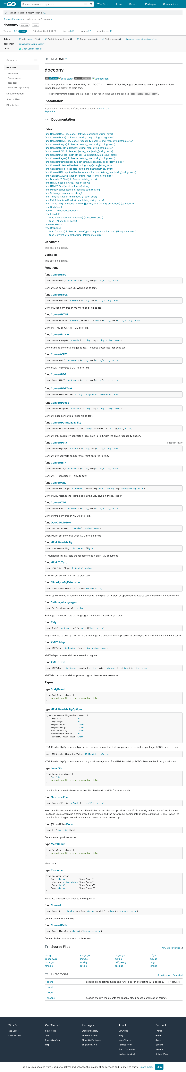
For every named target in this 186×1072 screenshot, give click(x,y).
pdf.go (118, 958)
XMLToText (58, 662)
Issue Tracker (125, 1040)
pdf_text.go (121, 962)
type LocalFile (52, 214)
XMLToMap (58, 642)
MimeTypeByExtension (65, 582)
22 (85, 31)
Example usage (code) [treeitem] (18, 87)
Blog (121, 1035)
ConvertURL (58, 482)
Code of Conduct (127, 1054)
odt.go (83, 965)
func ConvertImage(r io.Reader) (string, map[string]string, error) (80, 144)
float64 (80, 724)
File (58, 777)
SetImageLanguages (64, 602)
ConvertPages (60, 402)
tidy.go (153, 958)
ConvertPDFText (61, 388)
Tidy (53, 622)
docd (50, 987)
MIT (72, 31)
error (115, 280)
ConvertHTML (60, 314)
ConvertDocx (59, 294)
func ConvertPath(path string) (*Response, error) (76, 234)
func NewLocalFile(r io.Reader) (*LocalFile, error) (76, 217)
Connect (160, 1025)
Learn (119, 4)
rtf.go (153, 955)
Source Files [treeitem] (13, 99)
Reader (74, 280)
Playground (50, 1030)
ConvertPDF (58, 374)
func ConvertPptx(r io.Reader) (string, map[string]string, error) (79, 165)
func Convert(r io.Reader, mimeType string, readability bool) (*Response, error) (92, 231)
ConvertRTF (58, 462)
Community (169, 4)
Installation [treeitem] (13, 73)
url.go (153, 962)
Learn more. (146, 1066)
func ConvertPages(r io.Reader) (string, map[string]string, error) (80, 158)
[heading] (12, 4)
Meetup (159, 1049)
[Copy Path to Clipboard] (52, 19)
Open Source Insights (31, 48)
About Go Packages (91, 1040)
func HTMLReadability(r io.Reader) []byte (67, 182)
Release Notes (125, 1044)
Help (47, 1044)
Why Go (101, 4)
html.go (49, 965)
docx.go (49, 962)
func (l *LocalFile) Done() (63, 221)
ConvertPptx (59, 442)
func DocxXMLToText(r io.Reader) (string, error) (71, 179)
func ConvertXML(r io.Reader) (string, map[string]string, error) (79, 175)
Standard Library (90, 1030)
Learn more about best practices (141, 39)
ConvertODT (59, 354)
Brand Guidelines (127, 1049)
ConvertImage (60, 334)
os (53, 777)
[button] (20, 39)
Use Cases (13, 1030)
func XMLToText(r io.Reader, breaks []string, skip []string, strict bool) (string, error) (90, 203)
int (78, 718)
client (50, 981)
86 (104, 31)
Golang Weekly (162, 1054)
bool (97, 320)
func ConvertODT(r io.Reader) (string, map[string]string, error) (79, 147)
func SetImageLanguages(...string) (63, 193)
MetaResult (105, 394)
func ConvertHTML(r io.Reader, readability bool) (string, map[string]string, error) (89, 140)
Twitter (158, 1030)
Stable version (111, 39)
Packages (150, 4)
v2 (44, 12)
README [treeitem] (11, 67)
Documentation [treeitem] (15, 93)
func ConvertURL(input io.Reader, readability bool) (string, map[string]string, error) (90, 172)
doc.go (48, 955)
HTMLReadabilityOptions (66, 709)
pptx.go (119, 965)
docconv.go (51, 958)
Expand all (178, 975)
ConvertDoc (58, 274)
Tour (47, 1035)
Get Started (52, 1025)
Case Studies (14, 1035)
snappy (51, 997)
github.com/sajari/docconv (31, 44)
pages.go (120, 955)
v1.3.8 (10, 31)
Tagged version (87, 39)
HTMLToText (59, 562)
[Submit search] (91, 4)
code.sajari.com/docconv (38, 19)
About (122, 1025)
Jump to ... (12, 60)
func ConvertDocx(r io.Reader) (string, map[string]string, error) (79, 137)
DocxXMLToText (61, 522)
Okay (159, 1066)
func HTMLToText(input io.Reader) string (67, 186)
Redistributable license (58, 39)
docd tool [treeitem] (12, 83)
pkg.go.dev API (89, 1044)
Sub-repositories (90, 1035)
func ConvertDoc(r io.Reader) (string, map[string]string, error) (79, 133)
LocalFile (56, 768)
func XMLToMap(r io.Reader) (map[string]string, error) (74, 200)
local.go (84, 962)
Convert (56, 905)
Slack (158, 1040)
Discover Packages (12, 19)
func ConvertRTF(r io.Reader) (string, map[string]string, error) (79, 168)
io (68, 280)
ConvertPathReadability (66, 422)
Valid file (29, 39)
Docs (132, 4)
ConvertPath (59, 925)
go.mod (30, 39)
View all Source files (170, 948)
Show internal (164, 975)
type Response (53, 227)
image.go (85, 955)
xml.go (153, 965)
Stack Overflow (52, 1040)
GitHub (158, 1035)
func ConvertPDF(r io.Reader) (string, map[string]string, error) (79, 151)
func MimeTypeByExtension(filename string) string (72, 189)
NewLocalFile (59, 797)
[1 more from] (45, 981)
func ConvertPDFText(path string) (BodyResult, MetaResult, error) (81, 154)
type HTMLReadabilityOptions (61, 210)
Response (57, 870)
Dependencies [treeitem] (14, 78)
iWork (50, 992)
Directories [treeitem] (12, 105)
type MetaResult (53, 224)
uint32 (61, 885)
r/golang (159, 1044)
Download (123, 1030)
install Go (104, 108)
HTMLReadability (61, 542)
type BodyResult (54, 207)
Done (69, 824)
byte (120, 428)
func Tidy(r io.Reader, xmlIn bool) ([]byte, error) (71, 196)
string (84, 280)
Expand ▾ (50, 111)
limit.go (84, 958)
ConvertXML (59, 502)
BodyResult (91, 394)
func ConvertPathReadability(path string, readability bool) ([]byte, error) (84, 161)
